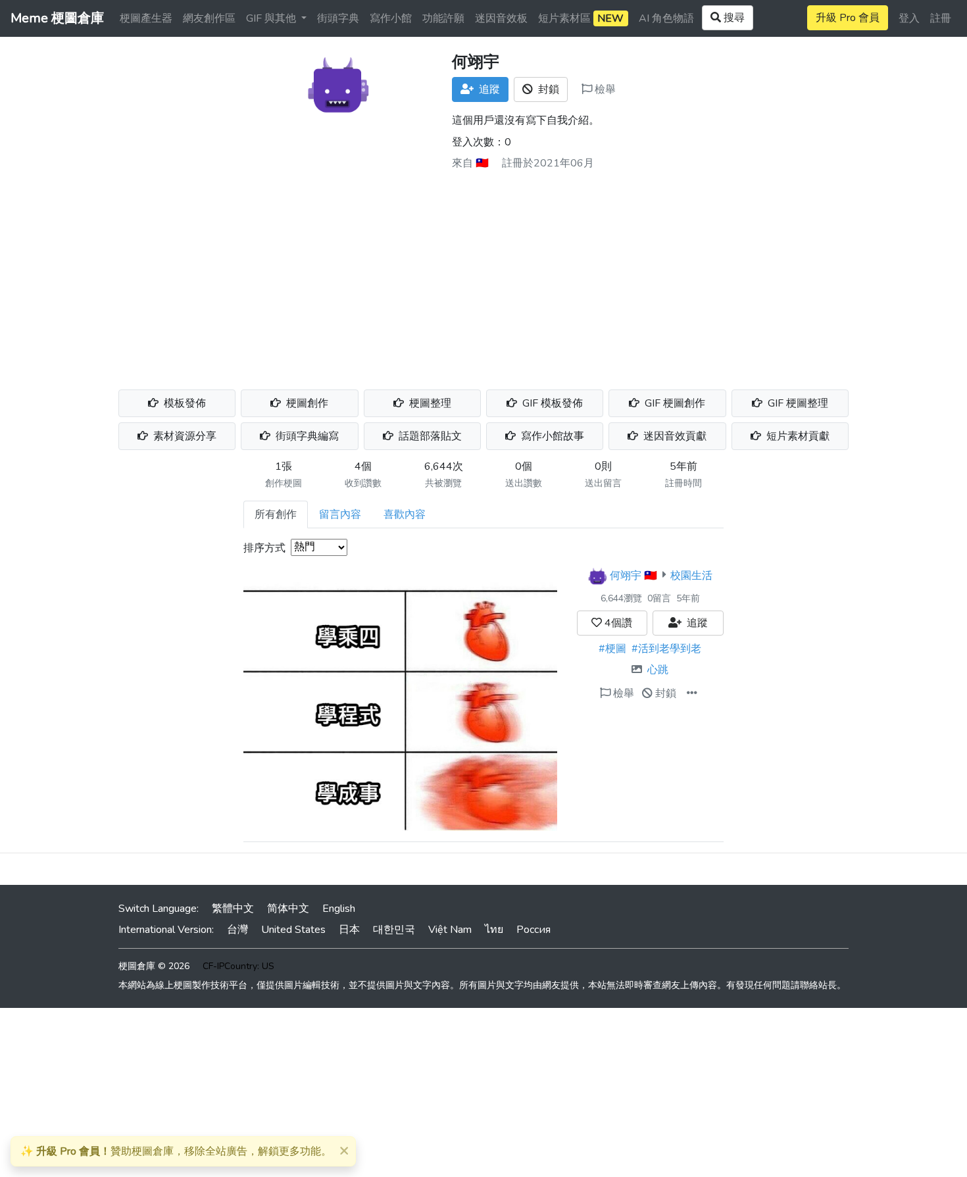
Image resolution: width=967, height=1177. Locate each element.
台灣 (237, 929)
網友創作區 (209, 18)
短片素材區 (581, 18)
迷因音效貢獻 (674, 436)
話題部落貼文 (429, 436)
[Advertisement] (483, 275)
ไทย (494, 929)
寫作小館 (391, 18)
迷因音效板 (501, 18)
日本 (349, 929)
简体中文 (288, 908)
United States (293, 929)
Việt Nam (450, 929)
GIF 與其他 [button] (272, 18)
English (338, 908)
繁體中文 (233, 908)
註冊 (940, 18)
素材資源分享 (183, 436)
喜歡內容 (405, 514)
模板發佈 (183, 403)
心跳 (657, 670)
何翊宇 (625, 575)
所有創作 (276, 514)
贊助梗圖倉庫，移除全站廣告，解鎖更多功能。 (176, 1151)
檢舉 (604, 89)
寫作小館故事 (551, 436)
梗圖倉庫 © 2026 (153, 966)
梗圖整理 (429, 403)
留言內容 (340, 514)
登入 (909, 18)
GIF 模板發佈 (551, 403)
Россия (533, 929)
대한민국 (394, 929)
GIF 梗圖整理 (796, 403)
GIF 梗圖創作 (673, 403)
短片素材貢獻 (797, 436)
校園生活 (691, 575)
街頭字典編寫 (306, 436)
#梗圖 (612, 648)
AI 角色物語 (666, 18)
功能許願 (443, 18)
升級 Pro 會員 (848, 18)
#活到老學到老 (666, 648)
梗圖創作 (306, 403)
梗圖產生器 (146, 18)
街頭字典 (338, 18)
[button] (692, 693)
